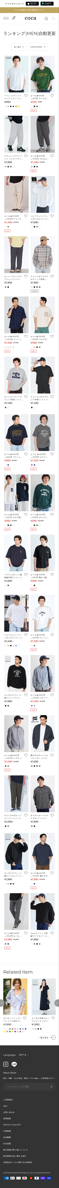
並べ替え (17, 47)
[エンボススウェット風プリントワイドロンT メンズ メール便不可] (16, 673)
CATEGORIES (36, 47)
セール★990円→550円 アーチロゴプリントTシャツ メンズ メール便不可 (39, 97)
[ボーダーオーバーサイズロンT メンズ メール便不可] (42, 793)
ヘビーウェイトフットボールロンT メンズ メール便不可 (39, 217)
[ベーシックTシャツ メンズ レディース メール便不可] (16, 74)
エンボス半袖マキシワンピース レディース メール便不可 (41, 1019)
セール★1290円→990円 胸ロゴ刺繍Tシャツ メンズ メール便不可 (39, 576)
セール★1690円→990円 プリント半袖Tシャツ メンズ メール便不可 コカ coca (13, 456)
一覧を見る (43, 1037)
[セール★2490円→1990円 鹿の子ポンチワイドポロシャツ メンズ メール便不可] (42, 851)
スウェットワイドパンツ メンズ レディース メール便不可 (13, 157)
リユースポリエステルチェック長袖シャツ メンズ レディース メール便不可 (39, 278)
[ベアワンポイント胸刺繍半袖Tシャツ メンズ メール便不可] (16, 553)
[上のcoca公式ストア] (14, 1066)
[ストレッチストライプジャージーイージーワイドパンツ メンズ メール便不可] (16, 254)
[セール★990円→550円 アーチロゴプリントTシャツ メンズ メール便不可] (42, 74)
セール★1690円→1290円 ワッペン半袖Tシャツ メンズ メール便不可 (39, 636)
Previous (2, 1003)
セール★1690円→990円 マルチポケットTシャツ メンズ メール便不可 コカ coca (39, 338)
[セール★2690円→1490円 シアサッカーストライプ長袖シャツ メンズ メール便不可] (16, 733)
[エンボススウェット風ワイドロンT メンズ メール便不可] (16, 851)
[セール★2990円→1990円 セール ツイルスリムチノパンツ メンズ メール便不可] (16, 911)
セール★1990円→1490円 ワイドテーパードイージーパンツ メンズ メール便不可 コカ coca (13, 217)
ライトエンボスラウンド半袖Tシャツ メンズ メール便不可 (39, 398)
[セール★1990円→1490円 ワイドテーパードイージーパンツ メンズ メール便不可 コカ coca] (16, 194)
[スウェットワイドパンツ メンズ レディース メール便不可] (16, 134)
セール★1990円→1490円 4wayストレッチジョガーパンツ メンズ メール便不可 (39, 157)
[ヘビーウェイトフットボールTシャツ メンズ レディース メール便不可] (16, 613)
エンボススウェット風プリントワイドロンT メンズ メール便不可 (13, 696)
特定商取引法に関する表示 (14, 1156)
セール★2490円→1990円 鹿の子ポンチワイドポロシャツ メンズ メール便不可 (39, 874)
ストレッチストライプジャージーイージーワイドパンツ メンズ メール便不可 (13, 278)
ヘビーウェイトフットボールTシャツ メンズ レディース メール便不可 (13, 636)
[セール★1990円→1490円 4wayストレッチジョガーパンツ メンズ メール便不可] (42, 134)
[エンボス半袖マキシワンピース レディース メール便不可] (44, 996)
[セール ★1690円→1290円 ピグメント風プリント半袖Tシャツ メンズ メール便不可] (42, 432)
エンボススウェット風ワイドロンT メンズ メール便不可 (13, 874)
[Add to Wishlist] (26, 95)
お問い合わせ (9, 1112)
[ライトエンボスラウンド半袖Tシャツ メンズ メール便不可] (42, 375)
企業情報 (7, 1131)
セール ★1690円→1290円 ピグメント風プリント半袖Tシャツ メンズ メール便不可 (39, 456)
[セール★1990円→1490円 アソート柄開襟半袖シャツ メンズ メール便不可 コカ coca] (16, 314)
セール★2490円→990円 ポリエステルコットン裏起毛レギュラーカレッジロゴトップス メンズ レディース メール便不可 (39, 516)
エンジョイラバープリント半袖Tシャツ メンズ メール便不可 (13, 398)
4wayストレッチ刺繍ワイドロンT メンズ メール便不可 (39, 934)
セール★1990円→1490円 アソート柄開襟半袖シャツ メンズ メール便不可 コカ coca (13, 338)
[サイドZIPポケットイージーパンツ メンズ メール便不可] (16, 793)
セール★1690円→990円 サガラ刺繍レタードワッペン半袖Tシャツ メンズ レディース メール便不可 (13, 516)
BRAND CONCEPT (12, 1125)
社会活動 (7, 1143)
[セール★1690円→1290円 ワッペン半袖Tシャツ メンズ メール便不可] (42, 613)
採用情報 (7, 1118)
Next (56, 1003)
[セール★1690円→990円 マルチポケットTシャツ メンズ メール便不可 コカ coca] (42, 314)
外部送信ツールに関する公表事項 (17, 1162)
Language (9, 1054)
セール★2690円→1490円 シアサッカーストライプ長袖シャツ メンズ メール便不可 (13, 757)
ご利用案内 (8, 1100)
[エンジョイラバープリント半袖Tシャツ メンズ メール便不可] (16, 375)
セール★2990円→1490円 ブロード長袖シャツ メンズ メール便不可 (39, 696)
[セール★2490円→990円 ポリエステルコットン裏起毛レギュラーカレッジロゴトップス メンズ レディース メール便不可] (42, 492)
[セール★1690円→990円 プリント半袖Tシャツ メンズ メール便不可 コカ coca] (16, 432)
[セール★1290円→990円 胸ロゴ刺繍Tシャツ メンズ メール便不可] (42, 553)
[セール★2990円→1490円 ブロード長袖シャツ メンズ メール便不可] (42, 673)
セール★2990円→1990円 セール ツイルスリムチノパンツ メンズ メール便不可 (13, 934)
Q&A (5, 1106)
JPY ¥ (22, 1054)
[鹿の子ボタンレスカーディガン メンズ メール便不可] (42, 733)
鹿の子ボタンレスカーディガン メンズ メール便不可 (39, 757)
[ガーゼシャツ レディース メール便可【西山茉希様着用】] (15, 996)
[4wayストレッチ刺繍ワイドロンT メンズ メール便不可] (42, 911)
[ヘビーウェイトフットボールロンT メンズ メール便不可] (42, 194)
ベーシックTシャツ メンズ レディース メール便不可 (12, 97)
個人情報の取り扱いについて (15, 1150)
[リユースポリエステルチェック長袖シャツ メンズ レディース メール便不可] (42, 254)
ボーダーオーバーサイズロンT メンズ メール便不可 (39, 817)
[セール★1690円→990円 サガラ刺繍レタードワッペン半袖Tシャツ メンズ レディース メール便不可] (16, 492)
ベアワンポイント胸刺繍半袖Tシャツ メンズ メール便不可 (13, 576)
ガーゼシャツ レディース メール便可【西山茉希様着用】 (12, 1019)
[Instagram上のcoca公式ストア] (5, 1065)
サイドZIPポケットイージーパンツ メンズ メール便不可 (13, 817)
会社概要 (7, 1137)
